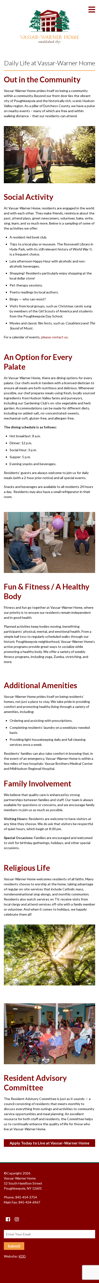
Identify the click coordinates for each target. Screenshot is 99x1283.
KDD (22, 1256)
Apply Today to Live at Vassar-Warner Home (49, 1143)
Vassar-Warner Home (49, 27)
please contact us (54, 337)
